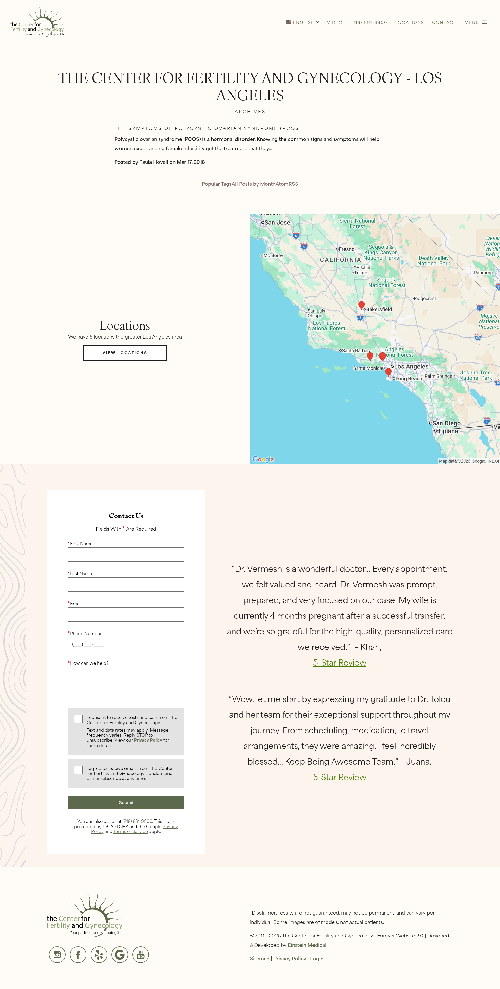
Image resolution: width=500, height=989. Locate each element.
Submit (126, 802)
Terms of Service (130, 831)
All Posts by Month (254, 183)
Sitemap (260, 958)
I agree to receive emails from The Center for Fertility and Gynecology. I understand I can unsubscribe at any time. (131, 773)
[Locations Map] (375, 338)
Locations (409, 22)
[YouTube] (140, 954)
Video (335, 22)
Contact (444, 22)
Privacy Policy (148, 740)
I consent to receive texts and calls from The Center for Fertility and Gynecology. (132, 731)
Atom (282, 183)
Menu (472, 22)
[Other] (99, 954)
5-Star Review (339, 661)
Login (316, 958)
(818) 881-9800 (137, 820)
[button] (302, 22)
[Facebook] (78, 954)
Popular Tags (217, 183)
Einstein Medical (307, 944)
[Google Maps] (119, 954)
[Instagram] (57, 954)
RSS (293, 183)
